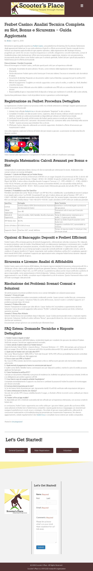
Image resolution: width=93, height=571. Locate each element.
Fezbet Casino (38, 46)
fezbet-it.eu (29, 111)
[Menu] (82, 5)
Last (48, 498)
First (38, 498)
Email (42, 508)
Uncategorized (17, 422)
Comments (44, 517)
